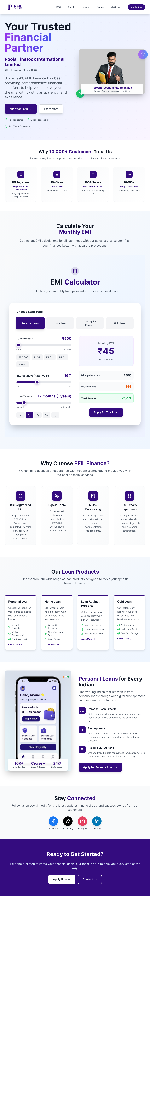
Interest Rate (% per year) (32, 375)
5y (55, 415)
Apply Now (136, 7)
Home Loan (60, 323)
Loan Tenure (24, 396)
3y (46, 415)
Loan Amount (24, 338)
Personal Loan (30, 323)
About (71, 7)
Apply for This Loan (106, 412)
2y (37, 415)
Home (58, 7)
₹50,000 (23, 357)
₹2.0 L (49, 357)
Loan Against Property (89, 323)
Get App (118, 7)
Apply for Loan (18, 108)
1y (29, 415)
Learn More (51, 108)
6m (20, 415)
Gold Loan (120, 323)
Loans (84, 7)
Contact (100, 7)
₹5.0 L (62, 357)
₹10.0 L (23, 364)
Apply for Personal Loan (98, 767)
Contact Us (90, 879)
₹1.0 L (37, 357)
